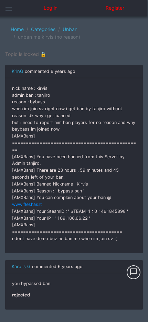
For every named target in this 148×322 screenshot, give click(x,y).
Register (115, 8)
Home (17, 29)
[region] (74, 169)
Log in (50, 8)
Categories (43, 29)
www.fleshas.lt (27, 204)
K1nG (17, 71)
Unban (70, 29)
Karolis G (21, 266)
